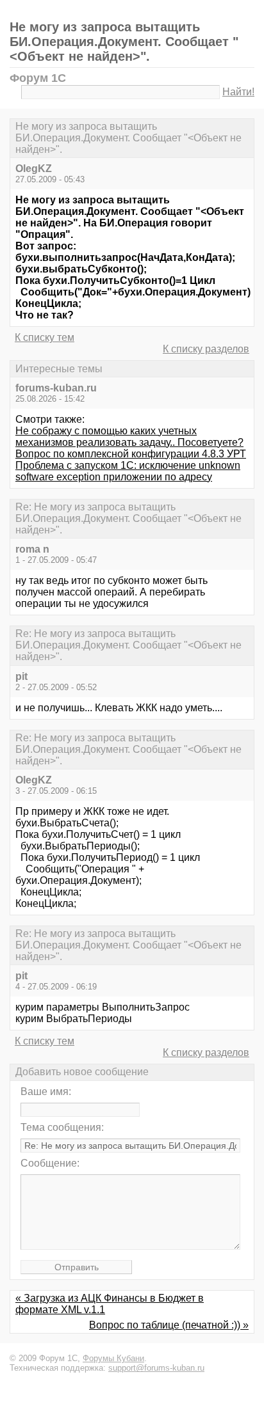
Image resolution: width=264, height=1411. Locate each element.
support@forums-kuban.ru (156, 1368)
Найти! (238, 91)
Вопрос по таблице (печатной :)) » (169, 1325)
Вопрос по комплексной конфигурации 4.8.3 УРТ (130, 453)
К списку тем (44, 337)
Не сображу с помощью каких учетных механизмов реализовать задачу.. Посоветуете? (129, 436)
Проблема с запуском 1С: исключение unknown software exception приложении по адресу (127, 471)
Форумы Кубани (113, 1358)
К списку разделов (206, 348)
